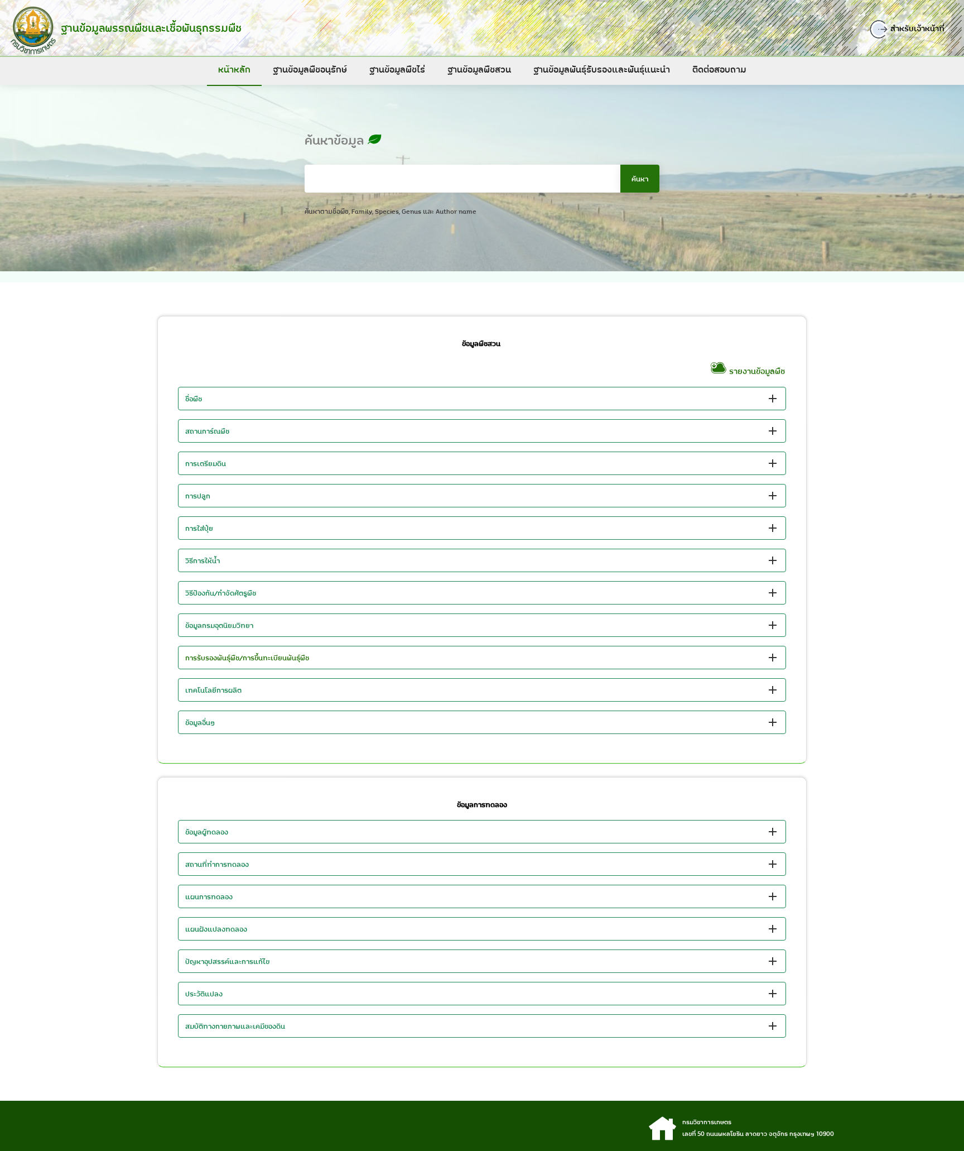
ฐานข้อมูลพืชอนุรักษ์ (310, 69)
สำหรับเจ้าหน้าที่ (916, 28)
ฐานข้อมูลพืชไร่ (397, 69)
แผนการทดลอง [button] (209, 896)
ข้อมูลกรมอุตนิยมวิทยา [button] (219, 625)
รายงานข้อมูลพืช (756, 371)
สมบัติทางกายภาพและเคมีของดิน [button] (235, 1026)
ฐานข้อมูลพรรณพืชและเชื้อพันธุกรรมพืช (151, 28)
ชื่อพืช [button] (193, 399)
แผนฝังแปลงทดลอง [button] (216, 929)
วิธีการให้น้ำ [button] (202, 560)
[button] (482, 657)
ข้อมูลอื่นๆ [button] (200, 722)
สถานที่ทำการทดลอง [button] (217, 864)
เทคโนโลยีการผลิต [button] (213, 690)
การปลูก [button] (197, 496)
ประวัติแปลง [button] (204, 994)
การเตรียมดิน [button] (205, 463)
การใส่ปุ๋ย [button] (199, 528)
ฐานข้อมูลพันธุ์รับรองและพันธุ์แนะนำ (601, 69)
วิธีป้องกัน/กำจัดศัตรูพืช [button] (220, 593)
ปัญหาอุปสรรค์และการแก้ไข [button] (227, 961)
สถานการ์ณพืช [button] (207, 431)
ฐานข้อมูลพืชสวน (479, 69)
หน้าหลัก (234, 69)
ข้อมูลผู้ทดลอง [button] (206, 832)
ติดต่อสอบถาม (719, 69)
